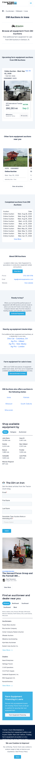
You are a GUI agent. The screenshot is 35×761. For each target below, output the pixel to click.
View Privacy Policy (21, 751)
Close (17, 757)
